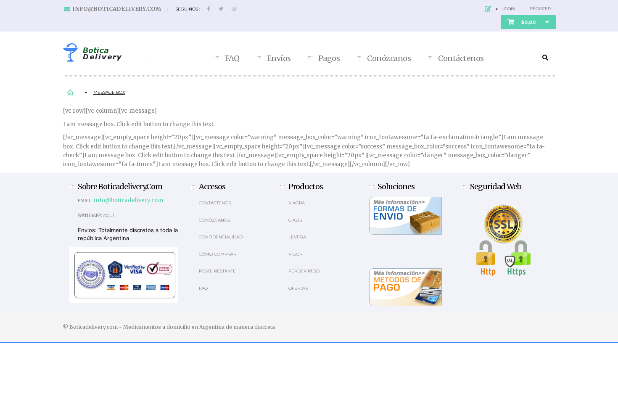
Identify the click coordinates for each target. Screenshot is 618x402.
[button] (528, 22)
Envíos (279, 58)
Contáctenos (461, 58)
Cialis (295, 220)
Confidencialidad (221, 237)
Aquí (108, 215)
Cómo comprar (217, 254)
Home (70, 92)
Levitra (297, 237)
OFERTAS (298, 288)
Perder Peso (304, 271)
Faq (203, 288)
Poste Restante (217, 271)
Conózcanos (389, 58)
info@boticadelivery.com (116, 9)
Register (540, 8)
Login (508, 8)
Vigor (295, 254)
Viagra (296, 203)
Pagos (329, 58)
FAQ (232, 58)
